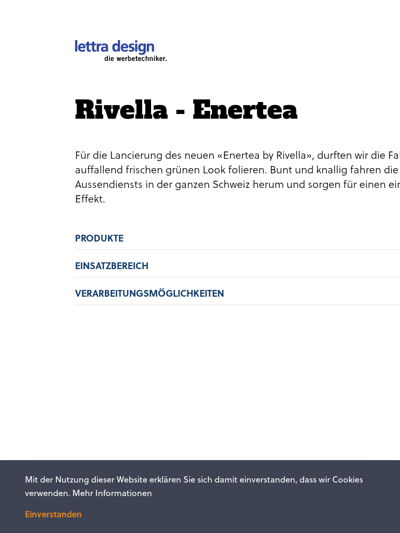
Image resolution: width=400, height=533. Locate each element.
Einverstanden (53, 514)
